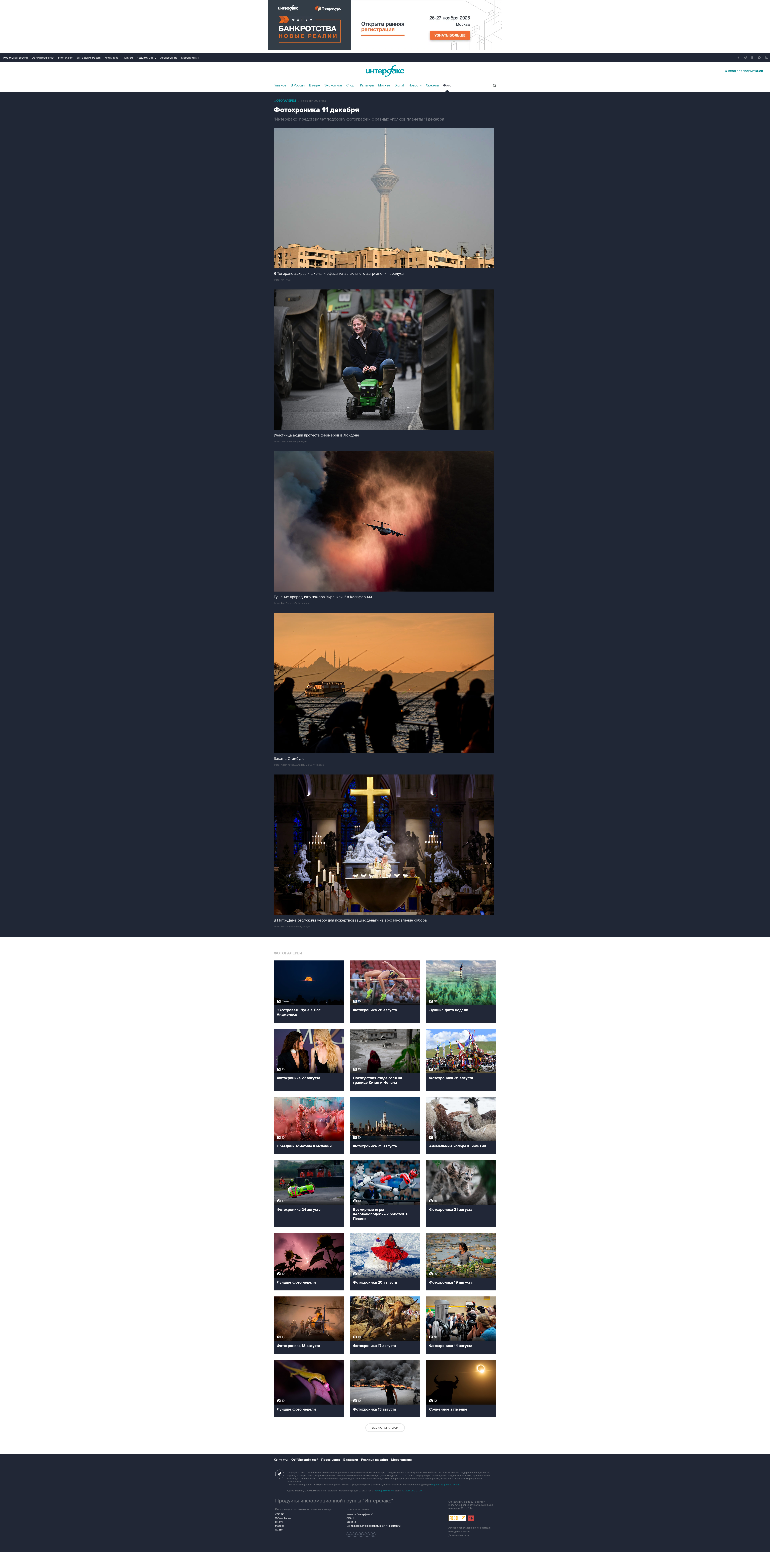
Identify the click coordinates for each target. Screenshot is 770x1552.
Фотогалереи (285, 101)
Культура (367, 85)
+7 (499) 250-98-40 (383, 1490)
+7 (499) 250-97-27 (412, 1490)
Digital (399, 85)
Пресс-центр (330, 1460)
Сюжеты (432, 85)
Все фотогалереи (385, 1427)
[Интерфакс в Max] (373, 1534)
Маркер (279, 1526)
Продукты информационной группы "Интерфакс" (334, 1501)
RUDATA (351, 1522)
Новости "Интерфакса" (359, 1514)
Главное (280, 85)
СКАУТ (279, 1522)
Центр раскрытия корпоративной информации (373, 1526)
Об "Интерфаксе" (43, 57)
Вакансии (350, 1460)
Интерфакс (385, 71)
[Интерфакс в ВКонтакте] (361, 1534)
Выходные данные (459, 1531)
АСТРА (279, 1529)
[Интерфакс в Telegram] (355, 1534)
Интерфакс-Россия (89, 57)
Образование (168, 57)
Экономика (333, 85)
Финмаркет (112, 57)
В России (298, 85)
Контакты (281, 1460)
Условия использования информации (469, 1527)
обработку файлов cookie (445, 1484)
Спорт (351, 85)
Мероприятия (190, 57)
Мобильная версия (15, 57)
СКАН (350, 1518)
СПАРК (279, 1514)
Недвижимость (146, 57)
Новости (414, 85)
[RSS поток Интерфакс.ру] (367, 1534)
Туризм (128, 57)
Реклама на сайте (374, 1460)
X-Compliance (283, 1518)
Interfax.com (65, 57)
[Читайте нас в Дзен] (349, 1534)
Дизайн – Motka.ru (458, 1535)
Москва (384, 85)
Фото (447, 85)
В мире (314, 85)
